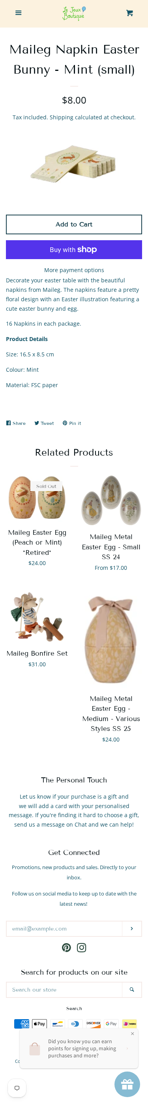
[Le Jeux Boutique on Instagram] (81, 949)
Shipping (61, 117)
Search (74, 1008)
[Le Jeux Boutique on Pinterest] (66, 949)
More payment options (74, 270)
